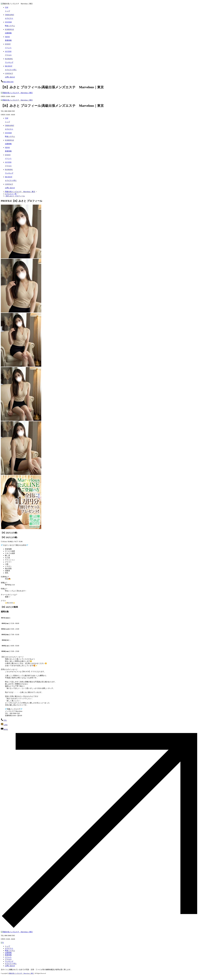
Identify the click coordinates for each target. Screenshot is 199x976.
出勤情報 (8, 953)
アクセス (8, 959)
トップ (7, 946)
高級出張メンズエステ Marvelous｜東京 (21, 973)
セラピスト (9, 948)
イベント (8, 957)
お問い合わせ (10, 966)
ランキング (9, 961)
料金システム (10, 950)
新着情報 (8, 955)
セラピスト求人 (11, 963)
